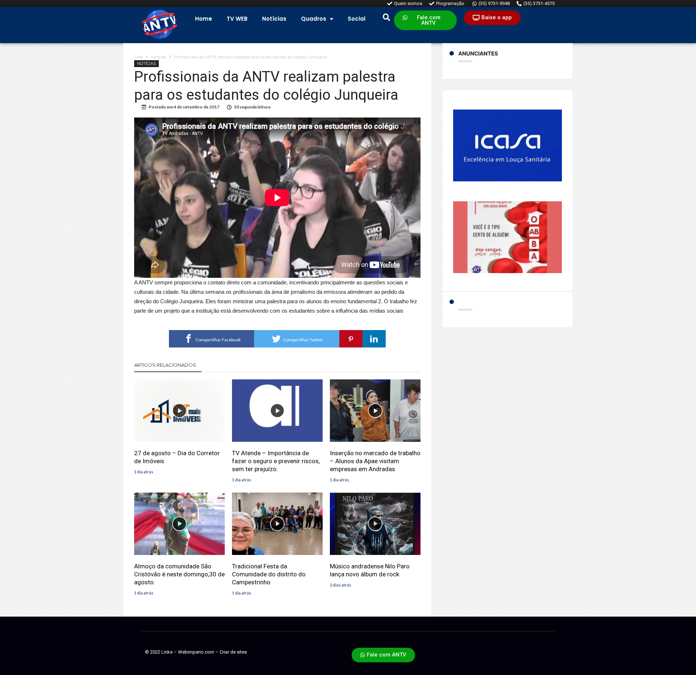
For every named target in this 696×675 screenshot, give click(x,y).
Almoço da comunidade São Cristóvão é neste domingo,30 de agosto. (179, 574)
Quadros (313, 18)
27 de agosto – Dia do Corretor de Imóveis (177, 457)
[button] (425, 20)
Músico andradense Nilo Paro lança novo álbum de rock (370, 570)
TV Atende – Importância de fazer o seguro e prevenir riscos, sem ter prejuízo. (276, 461)
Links (167, 652)
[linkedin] (374, 338)
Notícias (274, 18)
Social (356, 18)
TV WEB (237, 18)
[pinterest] (350, 338)
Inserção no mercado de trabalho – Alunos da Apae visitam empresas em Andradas (375, 461)
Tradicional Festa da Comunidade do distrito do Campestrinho (269, 574)
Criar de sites (233, 652)
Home (203, 18)
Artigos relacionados (165, 365)
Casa (138, 56)
